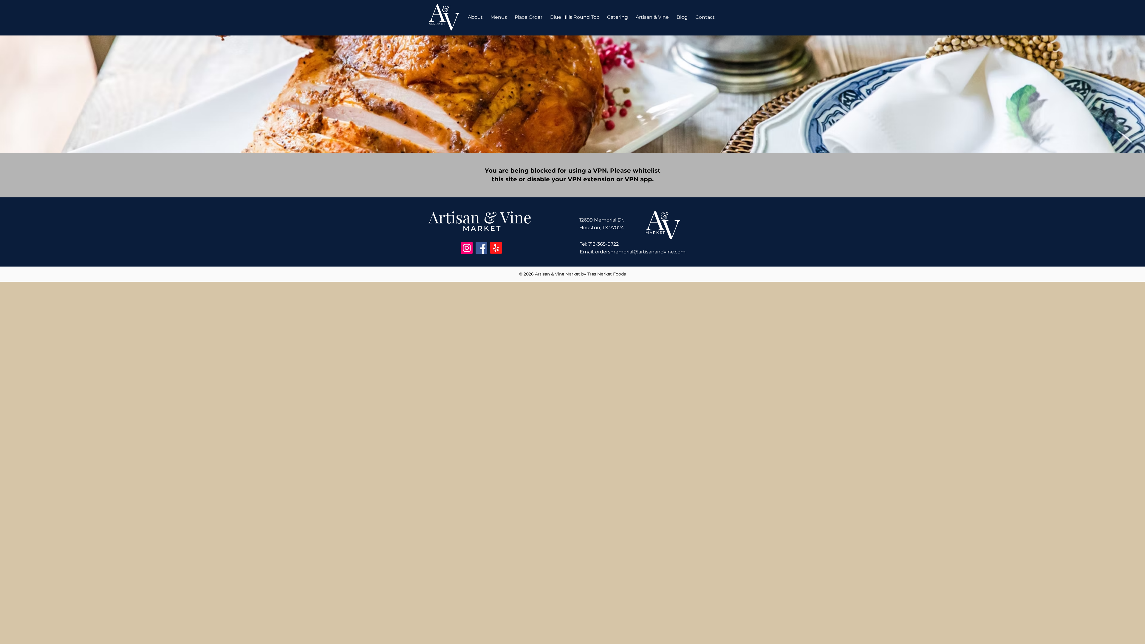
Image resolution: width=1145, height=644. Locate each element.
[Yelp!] (496, 248)
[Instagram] (467, 248)
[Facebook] (481, 248)
